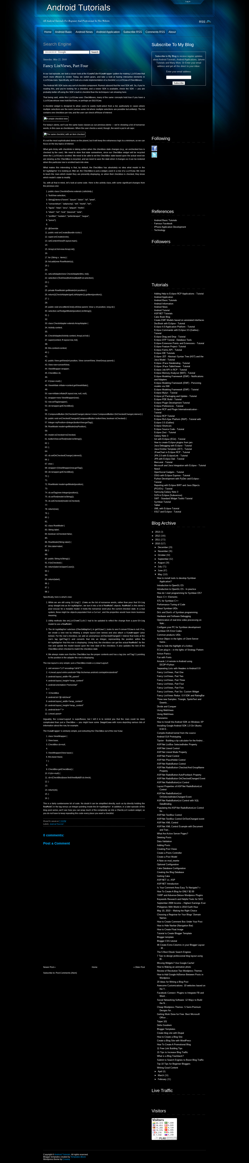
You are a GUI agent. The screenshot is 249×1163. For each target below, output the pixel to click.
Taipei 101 (162, 1021)
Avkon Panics (164, 653)
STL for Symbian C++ (168, 601)
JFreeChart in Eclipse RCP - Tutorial (172, 452)
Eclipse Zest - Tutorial (165, 432)
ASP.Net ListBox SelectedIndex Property (177, 744)
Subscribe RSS (132, 31)
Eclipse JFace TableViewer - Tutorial (172, 366)
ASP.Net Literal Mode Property (172, 752)
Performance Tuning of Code (171, 604)
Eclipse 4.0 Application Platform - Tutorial (174, 326)
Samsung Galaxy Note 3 (166, 492)
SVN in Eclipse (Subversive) (168, 495)
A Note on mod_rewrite (168, 860)
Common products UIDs (169, 635)
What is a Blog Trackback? (170, 1056)
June (160, 570)
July (160, 566)
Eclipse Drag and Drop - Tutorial (169, 336)
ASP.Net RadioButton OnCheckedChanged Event (181, 778)
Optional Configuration (168, 864)
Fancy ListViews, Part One (170, 672)
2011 (158, 539)
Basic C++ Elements (167, 597)
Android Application (108, 31)
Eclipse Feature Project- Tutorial (170, 346)
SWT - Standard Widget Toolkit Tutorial (173, 498)
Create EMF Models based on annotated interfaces (179, 320)
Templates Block (78, 1157)
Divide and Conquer (166, 706)
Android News (84, 31)
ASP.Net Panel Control (168, 756)
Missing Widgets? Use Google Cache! (175, 963)
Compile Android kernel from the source (176, 733)
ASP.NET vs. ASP (166, 880)
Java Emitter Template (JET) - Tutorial (173, 449)
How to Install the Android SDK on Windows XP (180, 722)
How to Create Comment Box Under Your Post (179, 921)
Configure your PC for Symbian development (179, 627)
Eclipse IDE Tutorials (164, 353)
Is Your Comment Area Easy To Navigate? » (178, 887)
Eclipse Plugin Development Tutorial (172, 403)
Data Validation (164, 841)
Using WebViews (165, 710)
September (163, 559)
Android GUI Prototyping (169, 736)
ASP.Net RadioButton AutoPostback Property (179, 775)
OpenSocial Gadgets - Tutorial (169, 472)
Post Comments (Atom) (66, 973)
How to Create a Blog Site (169, 1037)
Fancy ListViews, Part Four (65, 65)
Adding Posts (163, 845)
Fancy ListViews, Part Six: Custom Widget (178, 691)
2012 (158, 535)
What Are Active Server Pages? (172, 833)
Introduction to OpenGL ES (170, 585)
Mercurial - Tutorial (163, 462)
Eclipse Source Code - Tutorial (169, 429)
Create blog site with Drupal (170, 1033)
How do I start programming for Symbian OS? (179, 593)
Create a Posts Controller (169, 853)
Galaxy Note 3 (161, 436)
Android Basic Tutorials (165, 220)
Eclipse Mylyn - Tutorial (165, 393)
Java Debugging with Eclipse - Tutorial (173, 445)
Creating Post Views (167, 849)
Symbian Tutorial (162, 502)
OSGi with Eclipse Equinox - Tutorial (172, 475)
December (163, 547)
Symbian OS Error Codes (169, 631)
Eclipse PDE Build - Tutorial (168, 399)
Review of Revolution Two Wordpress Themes (179, 971)
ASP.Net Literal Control (168, 748)
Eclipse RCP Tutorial (164, 416)
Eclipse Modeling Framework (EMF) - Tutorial (176, 389)
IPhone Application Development (170, 227)
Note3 (157, 469)
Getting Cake (163, 876)
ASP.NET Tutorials (163, 313)
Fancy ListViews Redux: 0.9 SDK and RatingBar (180, 695)
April (160, 1071)
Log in (187, 1)
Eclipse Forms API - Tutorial (168, 350)
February (162, 1079)
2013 (158, 532)
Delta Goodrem (164, 1025)
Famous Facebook (163, 223)
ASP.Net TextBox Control (169, 815)
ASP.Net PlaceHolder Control (171, 760)
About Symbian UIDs (167, 608)
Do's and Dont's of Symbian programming (177, 612)
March (161, 1075)
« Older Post (139, 967)
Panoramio (162, 718)
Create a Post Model (167, 857)
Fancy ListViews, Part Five (170, 687)
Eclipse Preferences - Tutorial (168, 406)
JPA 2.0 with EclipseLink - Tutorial (171, 455)
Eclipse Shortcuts (163, 426)
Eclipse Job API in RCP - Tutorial (170, 369)
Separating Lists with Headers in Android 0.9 (178, 668)
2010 (158, 543)
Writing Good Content (167, 1067)
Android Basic (64, 31)
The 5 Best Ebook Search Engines (174, 952)
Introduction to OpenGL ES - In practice (176, 589)
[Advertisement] (68, 942)
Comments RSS (155, 31)
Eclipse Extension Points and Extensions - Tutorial (179, 343)
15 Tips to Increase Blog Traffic (172, 1052)
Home (47, 31)
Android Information (163, 303)
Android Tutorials (78, 7)
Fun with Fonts (164, 657)
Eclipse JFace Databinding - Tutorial (172, 363)
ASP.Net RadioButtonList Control (173, 782)
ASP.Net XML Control (167, 822)
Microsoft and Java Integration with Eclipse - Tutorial (180, 465)
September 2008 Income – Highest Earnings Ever (181, 903)
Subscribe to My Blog (165, 56)
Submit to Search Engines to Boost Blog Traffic (180, 1060)
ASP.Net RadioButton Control (171, 764)
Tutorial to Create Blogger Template (174, 933)
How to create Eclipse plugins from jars (173, 442)
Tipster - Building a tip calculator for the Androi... (180, 740)
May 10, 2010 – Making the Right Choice (177, 910)
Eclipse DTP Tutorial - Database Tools (173, 340)
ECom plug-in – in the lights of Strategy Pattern (180, 650)
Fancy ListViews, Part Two (170, 676)
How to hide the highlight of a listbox (175, 646)
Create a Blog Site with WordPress (174, 1040)
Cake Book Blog (162, 317)
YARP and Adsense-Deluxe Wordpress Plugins (180, 895)
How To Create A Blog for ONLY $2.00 (175, 891)
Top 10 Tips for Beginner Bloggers (173, 1064)
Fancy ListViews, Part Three (171, 680)
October (162, 555)
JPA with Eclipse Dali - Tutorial (169, 459)
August (161, 562)
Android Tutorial (56, 823)
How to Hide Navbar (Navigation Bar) (175, 925)
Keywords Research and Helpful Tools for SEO (180, 899)
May (160, 574)
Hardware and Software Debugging (174, 616)
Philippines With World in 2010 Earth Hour (177, 907)
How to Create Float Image (170, 929)
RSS (202, 21)
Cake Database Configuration (171, 868)
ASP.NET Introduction (168, 883)
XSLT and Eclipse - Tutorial (167, 511)
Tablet (157, 505)
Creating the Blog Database (170, 872)
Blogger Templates (166, 1029)
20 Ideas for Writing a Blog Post (172, 982)
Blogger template (165, 937)
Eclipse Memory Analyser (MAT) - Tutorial (174, 373)
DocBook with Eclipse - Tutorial (169, 323)
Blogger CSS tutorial (167, 941)
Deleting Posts (164, 837)
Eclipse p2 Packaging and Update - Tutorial (175, 396)
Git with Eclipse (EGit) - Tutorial (169, 439)
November (163, 551)
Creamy (66, 1159)
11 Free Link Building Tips (169, 1048)
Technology (159, 230)
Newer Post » (49, 967)
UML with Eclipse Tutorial (166, 508)
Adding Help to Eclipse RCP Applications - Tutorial (179, 293)
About (172, 31)
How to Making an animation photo (174, 967)
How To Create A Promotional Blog (174, 1044)
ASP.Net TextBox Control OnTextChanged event (180, 819)
